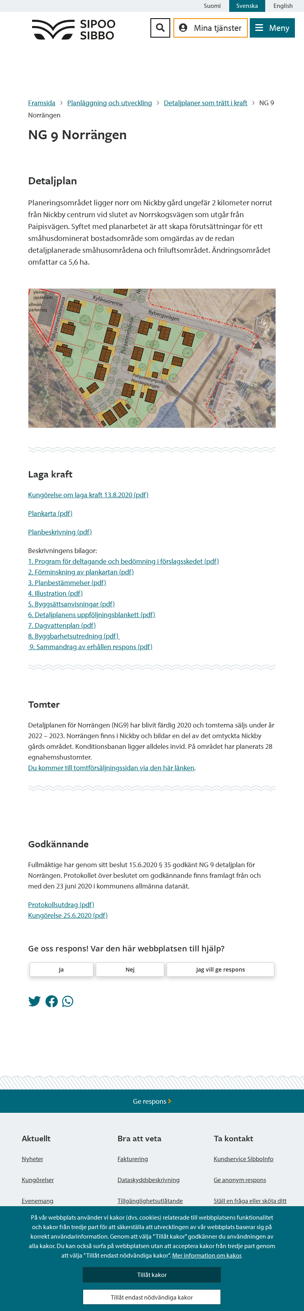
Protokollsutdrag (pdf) (61, 904)
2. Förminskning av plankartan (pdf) (81, 571)
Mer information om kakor (206, 1255)
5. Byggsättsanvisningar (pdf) (71, 603)
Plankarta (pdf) (50, 513)
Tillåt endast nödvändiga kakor (152, 1297)
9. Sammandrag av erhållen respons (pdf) (90, 646)
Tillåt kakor (152, 1275)
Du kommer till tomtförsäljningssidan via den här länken (111, 767)
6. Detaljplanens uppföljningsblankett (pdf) (91, 614)
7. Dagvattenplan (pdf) (62, 625)
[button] (61, 969)
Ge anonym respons (240, 1180)
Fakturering (133, 1159)
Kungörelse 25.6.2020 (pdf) (68, 915)
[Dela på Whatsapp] (67, 1004)
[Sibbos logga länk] (73, 37)
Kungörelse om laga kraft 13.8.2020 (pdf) (88, 494)
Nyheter (32, 1159)
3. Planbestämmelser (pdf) (67, 582)
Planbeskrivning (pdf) (60, 531)
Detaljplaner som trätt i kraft (205, 102)
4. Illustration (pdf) (55, 593)
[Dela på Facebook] (51, 1004)
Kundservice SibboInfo (244, 1159)
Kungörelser (38, 1180)
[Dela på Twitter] (34, 1004)
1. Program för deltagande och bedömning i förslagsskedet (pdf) (123, 561)
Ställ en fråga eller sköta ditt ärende (250, 1205)
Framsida (41, 102)
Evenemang (37, 1201)
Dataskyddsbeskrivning (149, 1180)
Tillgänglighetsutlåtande (150, 1201)
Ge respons (150, 1101)
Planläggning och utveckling (109, 102)
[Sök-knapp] (160, 28)
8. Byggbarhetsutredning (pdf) (74, 635)
